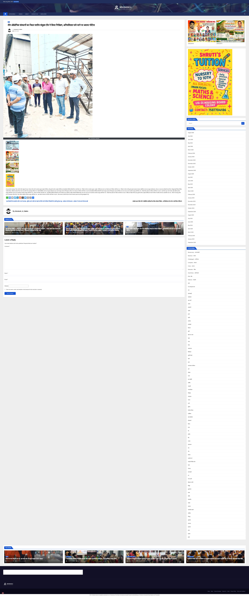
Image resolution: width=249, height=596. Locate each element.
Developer (43, 14)
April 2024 (190, 228)
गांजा (189, 341)
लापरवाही (190, 471)
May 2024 (190, 225)
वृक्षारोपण (189, 489)
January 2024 (191, 239)
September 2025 (192, 170)
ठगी (188, 369)
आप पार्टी (189, 300)
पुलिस (189, 406)
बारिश (189, 434)
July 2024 (190, 218)
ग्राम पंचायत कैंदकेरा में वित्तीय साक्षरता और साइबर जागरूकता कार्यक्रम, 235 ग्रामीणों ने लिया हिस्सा (91, 559)
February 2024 (191, 235)
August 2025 (191, 173)
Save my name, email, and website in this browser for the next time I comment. (24, 289)
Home (209, 591)
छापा (189, 362)
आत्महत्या (189, 296)
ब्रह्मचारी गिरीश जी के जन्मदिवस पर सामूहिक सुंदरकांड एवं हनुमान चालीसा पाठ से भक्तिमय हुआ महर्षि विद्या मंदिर (215, 559)
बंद (188, 430)
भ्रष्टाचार (190, 444)
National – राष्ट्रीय (192, 279)
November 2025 (192, 163)
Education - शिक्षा (190, 556)
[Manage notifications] (3, 593)
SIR (189, 283)
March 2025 (191, 191)
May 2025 (190, 184)
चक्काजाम (190, 348)
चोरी (189, 358)
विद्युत (189, 485)
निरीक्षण (189, 393)
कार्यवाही (189, 324)
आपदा (189, 303)
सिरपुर (189, 516)
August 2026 (191, 132)
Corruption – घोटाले (192, 262)
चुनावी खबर (190, 355)
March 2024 (191, 232)
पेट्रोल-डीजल (190, 410)
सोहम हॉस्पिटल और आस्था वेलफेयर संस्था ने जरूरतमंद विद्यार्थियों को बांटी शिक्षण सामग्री (19, 572)
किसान (189, 327)
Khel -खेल (190, 276)
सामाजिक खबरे (191, 509)
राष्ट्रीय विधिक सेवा (191, 461)
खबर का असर (190, 334)
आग (188, 290)
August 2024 (191, 215)
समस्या (189, 506)
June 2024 (190, 221)
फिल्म (189, 423)
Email (6, 279)
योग (188, 451)
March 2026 (191, 149)
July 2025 (190, 177)
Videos (20, 14)
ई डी (189, 314)
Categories (12, 14)
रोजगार (189, 468)
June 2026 (190, 139)
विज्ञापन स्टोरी (190, 482)
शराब (189, 492)
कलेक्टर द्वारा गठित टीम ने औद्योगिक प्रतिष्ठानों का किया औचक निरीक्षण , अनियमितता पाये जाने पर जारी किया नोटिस (157, 201)
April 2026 (190, 146)
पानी (189, 403)
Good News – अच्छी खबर (193, 272)
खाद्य (189, 338)
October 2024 (191, 208)
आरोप (189, 310)
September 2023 (192, 242)
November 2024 (192, 204)
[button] (244, 14)
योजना (189, 454)
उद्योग (6, 226)
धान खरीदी (190, 379)
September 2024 (192, 211)
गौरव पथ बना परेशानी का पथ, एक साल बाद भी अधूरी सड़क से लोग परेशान (24, 559)
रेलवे (189, 465)
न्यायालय (189, 396)
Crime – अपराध (191, 266)
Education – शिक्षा (192, 269)
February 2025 (191, 194)
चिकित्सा (189, 351)
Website (6, 286)
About (27, 14)
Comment (7, 246)
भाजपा (189, 441)
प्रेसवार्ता (189, 420)
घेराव (189, 345)
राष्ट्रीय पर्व (190, 458)
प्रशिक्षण (189, 413)
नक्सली (189, 386)
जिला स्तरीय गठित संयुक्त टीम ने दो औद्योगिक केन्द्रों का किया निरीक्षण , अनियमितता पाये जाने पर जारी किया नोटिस (153, 229)
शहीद (189, 495)
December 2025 (192, 160)
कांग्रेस (189, 321)
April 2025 (190, 187)
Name (6, 273)
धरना (189, 375)
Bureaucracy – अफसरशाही (194, 252)
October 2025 (191, 167)
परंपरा (189, 399)
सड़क (189, 502)
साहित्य (189, 513)
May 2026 (190, 143)
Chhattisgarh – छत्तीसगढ (193, 259)
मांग (188, 447)
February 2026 (191, 153)
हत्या (189, 530)
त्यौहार (189, 372)
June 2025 (190, 180)
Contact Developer (217, 591)
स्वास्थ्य (189, 523)
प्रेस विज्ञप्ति (190, 417)
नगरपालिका (190, 389)
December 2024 (192, 201)
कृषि (189, 331)
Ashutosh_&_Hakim (18, 29)
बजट (189, 427)
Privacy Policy (233, 591)
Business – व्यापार (192, 255)
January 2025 (191, 197)
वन (188, 475)
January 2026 (191, 156)
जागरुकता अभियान (191, 365)
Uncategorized (191, 286)
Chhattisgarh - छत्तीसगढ (131, 556)
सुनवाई (189, 520)
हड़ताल (189, 526)
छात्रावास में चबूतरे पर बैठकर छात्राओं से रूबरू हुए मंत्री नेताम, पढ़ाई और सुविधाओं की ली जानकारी (152, 559)
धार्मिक (189, 382)
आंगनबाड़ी (190, 293)
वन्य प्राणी (190, 478)
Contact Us (35, 14)
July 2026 (190, 136)
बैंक (188, 437)
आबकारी (189, 307)
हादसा (189, 533)
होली (189, 537)
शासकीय (189, 499)
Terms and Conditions (241, 591)
